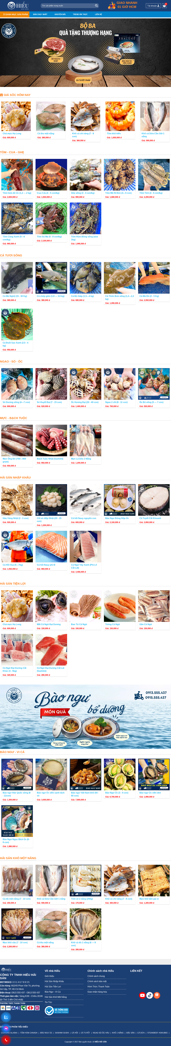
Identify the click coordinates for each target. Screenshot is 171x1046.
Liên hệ (98, 14)
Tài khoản (152, 6)
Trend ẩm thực (80, 14)
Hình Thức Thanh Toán (99, 986)
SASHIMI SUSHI (62, 1033)
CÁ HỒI (75, 1033)
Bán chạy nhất (40, 14)
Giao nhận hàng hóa (97, 992)
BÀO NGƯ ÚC (46, 1033)
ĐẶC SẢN (130, 1033)
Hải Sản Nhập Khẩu (54, 981)
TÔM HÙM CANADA (28, 1033)
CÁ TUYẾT (85, 1033)
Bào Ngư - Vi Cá (53, 992)
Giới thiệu (49, 976)
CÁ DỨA (141, 1033)
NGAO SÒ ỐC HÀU (101, 1033)
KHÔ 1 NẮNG (118, 1033)
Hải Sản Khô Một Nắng (56, 997)
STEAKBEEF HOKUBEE (157, 1033)
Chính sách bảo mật (97, 981)
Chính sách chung (96, 976)
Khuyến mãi (60, 14)
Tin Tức (48, 1002)
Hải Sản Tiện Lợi (53, 986)
